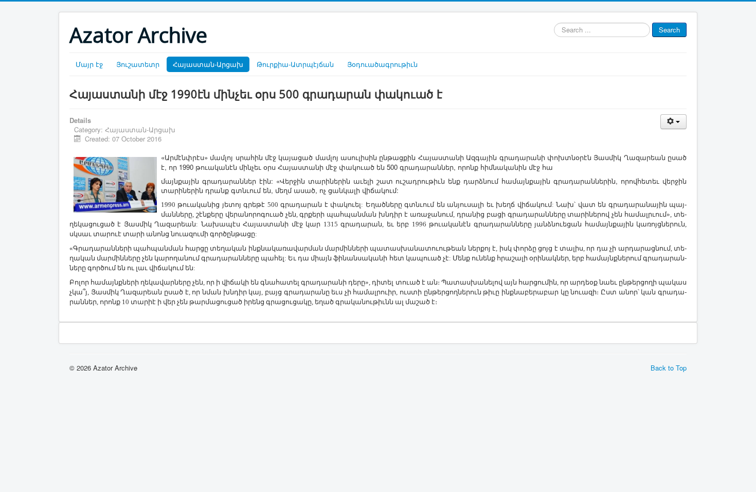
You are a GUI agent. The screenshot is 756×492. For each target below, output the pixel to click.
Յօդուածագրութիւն (382, 64)
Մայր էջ (89, 64)
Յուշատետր (137, 64)
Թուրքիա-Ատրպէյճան (295, 64)
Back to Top (669, 368)
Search (669, 29)
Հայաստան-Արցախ (208, 64)
